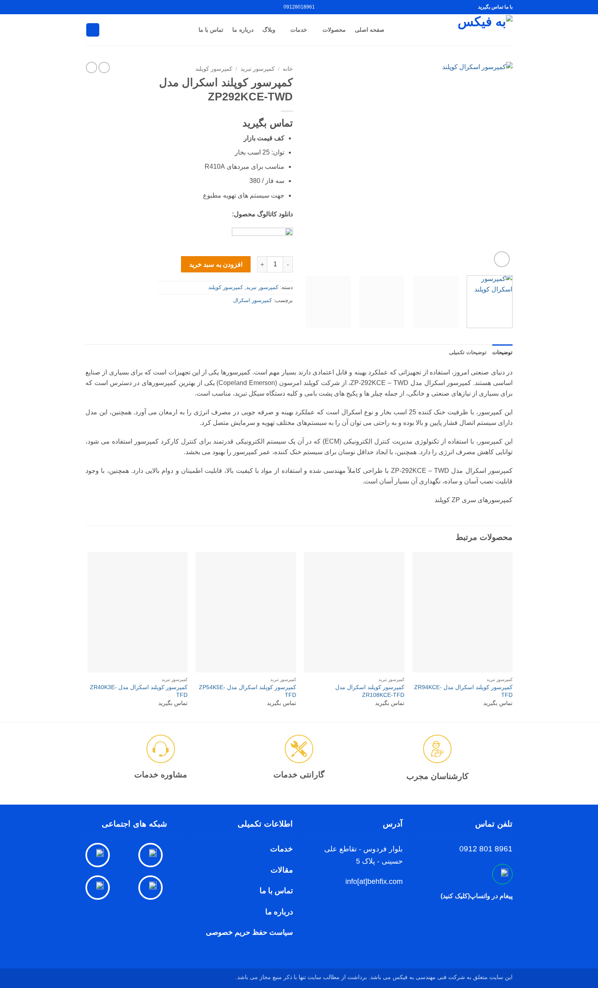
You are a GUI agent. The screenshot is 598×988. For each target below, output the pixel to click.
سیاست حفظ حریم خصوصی (249, 932)
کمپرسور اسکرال (252, 300)
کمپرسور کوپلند (213, 69)
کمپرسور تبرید (257, 69)
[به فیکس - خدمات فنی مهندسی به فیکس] (455, 29)
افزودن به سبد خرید (215, 264)
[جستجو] (92, 30)
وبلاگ (268, 29)
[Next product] (104, 67)
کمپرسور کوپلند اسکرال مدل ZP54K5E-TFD (247, 691)
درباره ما (242, 29)
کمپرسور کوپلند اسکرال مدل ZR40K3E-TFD (139, 691)
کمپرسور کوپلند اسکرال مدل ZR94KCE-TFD (463, 691)
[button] (502, 259)
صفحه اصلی (369, 29)
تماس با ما (211, 29)
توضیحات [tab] (502, 352)
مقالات (282, 870)
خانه (288, 69)
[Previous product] (91, 67)
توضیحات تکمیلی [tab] (468, 352)
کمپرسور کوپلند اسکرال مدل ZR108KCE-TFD (369, 691)
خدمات (298, 29)
